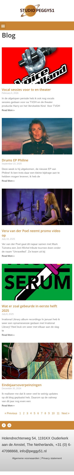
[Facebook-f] (4, 425)
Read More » (8, 110)
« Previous (11, 413)
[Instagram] (9, 425)
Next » (65, 413)
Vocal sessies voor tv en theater (26, 89)
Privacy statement (51, 458)
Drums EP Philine (15, 160)
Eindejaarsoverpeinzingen (21, 385)
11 (58, 413)
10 (53, 413)
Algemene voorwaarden (25, 458)
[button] (3, 26)
